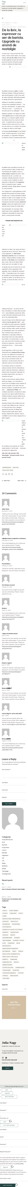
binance (4, 608)
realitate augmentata (11, 953)
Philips (16, 467)
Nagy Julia (6, 24)
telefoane (7, 970)
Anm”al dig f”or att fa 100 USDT (16, 724)
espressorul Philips (12, 390)
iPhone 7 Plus (18, 940)
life (4, 943)
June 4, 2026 (5, 635)
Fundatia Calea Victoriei (12, 929)
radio (21, 951)
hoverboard (7, 937)
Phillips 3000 (8, 470)
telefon (16, 970)
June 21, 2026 (6, 690)
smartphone (7, 964)
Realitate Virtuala (10, 956)
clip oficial (11, 260)
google (5, 935)
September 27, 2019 (9, 22)
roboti (5, 959)
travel (5, 975)
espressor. (21, 182)
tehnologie (20, 967)
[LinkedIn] (6, 1058)
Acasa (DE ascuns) (11, 6)
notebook (6, 951)
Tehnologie (21, 26)
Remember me (4, 1118)
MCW (18, 943)
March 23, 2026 (6, 610)
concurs (13, 913)
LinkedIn (11, 943)
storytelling (8, 967)
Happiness (5, 855)
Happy (13, 935)
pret (14, 951)
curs (4, 916)
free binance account (8, 585)
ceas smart (13, 910)
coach (5, 913)
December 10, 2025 (7, 540)
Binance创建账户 (7, 688)
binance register (7, 663)
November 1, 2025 (7, 511)
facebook (6, 924)
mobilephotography (10, 948)
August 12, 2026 (6, 741)
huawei (17, 937)
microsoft (7, 945)
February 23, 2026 (7, 587)
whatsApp (14, 975)
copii (21, 913)
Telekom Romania (9, 972)
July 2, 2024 (6, 887)
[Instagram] (3, 1058)
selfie (16, 962)
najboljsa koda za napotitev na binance (14, 538)
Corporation (5, 847)
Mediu (4, 863)
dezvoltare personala (11, 918)
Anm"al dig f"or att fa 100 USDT (12, 713)
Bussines (4, 845)
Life (3, 858)
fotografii (7, 926)
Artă (3, 842)
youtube (6, 978)
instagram (7, 940)
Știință (4, 868)
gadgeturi (15, 932)
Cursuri (4, 850)
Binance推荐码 (6, 739)
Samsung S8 (7, 962)
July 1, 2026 (5, 715)
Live (3, 860)
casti (5, 910)
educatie (14, 921)
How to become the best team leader (13, 889)
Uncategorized (6, 874)
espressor (7, 467)
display (6, 921)
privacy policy (19, 1163)
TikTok (20, 972)
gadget (5, 932)
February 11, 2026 (7, 565)
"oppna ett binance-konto (10, 633)
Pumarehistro (6, 564)
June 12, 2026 (6, 665)
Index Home (5, 509)
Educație (4, 852)
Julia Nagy (11, 1086)
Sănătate (4, 866)
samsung (14, 959)
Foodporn (16, 924)
